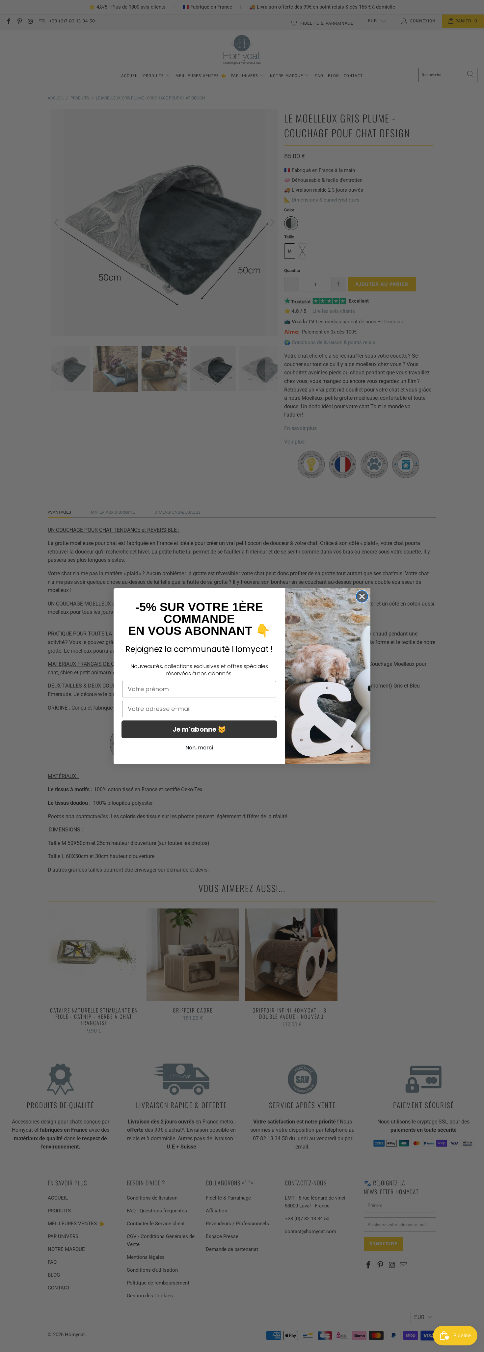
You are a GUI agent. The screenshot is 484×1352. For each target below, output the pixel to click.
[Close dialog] (362, 596)
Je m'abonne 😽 (199, 729)
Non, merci (199, 747)
